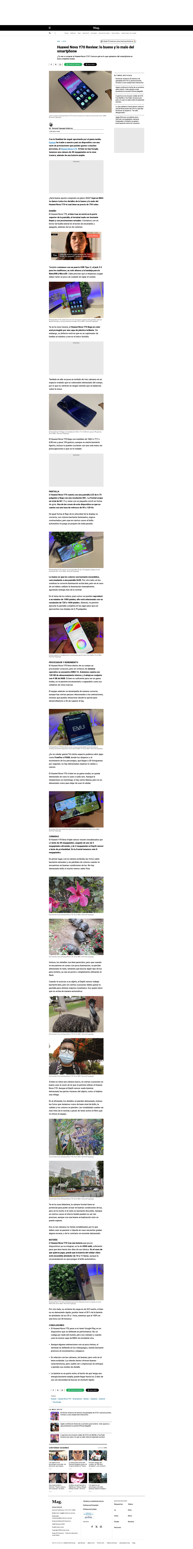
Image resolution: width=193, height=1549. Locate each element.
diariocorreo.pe (112, 1543)
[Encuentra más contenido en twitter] (55, 64)
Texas (79, 33)
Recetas (131, 1522)
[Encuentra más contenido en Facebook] (51, 64)
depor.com (91, 1543)
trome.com (101, 1543)
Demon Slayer (115, 33)
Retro (130, 1516)
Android (102, 1399)
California (73, 33)
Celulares (93, 1399)
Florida (66, 33)
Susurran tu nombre (104, 33)
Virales (116, 1522)
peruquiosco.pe (125, 1543)
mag (133, 1543)
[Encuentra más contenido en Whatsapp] (60, 64)
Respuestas (118, 1504)
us (115, 1510)
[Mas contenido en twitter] (96, 1526)
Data (129, 1510)
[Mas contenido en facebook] (92, 1526)
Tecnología (57, 1402)
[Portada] (57, 1505)
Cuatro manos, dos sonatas (128, 33)
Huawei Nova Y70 (64, 1399)
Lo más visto (55, 1409)
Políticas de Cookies (90, 1509)
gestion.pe (81, 1543)
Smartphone (77, 1399)
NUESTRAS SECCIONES (120, 1501)
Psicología (94, 33)
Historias (117, 1527)
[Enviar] (50, 33)
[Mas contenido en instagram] (101, 1526)
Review (86, 1399)
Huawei (53, 1399)
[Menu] (51, 28)
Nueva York (86, 33)
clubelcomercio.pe (69, 1543)
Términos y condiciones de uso (93, 1501)
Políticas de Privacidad (90, 1505)
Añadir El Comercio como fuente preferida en (118, 41)
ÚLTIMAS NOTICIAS (123, 75)
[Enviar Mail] (50, 128)
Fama (116, 1516)
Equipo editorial (57, 1507)
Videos (130, 1504)
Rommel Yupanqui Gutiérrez (62, 128)
